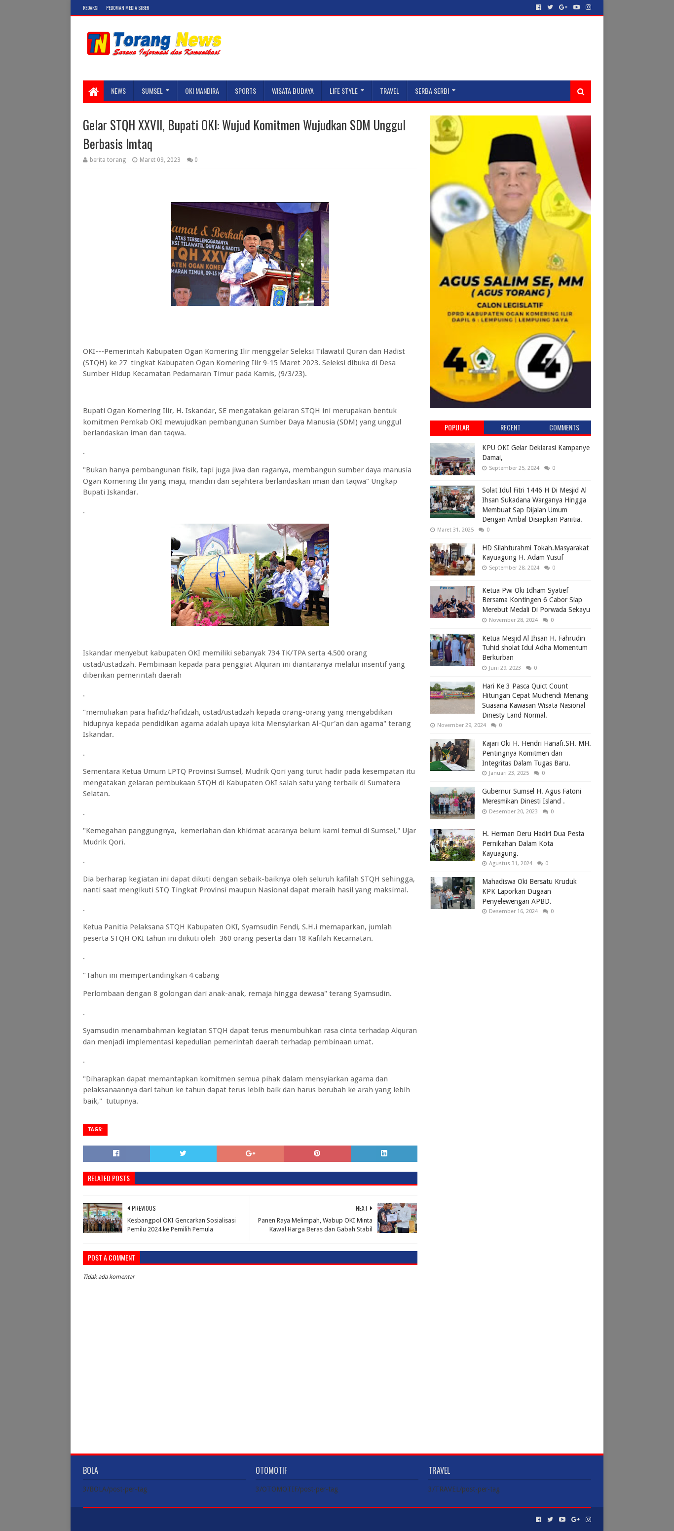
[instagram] (587, 7)
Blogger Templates (194, 1519)
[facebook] (538, 7)
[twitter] (550, 7)
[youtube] (576, 7)
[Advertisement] (511, 986)
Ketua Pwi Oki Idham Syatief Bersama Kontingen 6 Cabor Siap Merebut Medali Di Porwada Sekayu (536, 599)
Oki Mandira (202, 90)
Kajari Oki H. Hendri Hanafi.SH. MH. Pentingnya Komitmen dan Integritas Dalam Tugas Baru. (536, 752)
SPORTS (245, 90)
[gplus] (563, 7)
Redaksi (91, 7)
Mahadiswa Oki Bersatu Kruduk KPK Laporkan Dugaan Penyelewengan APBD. (529, 891)
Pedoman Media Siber (127, 7)
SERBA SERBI (432, 90)
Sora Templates (137, 1519)
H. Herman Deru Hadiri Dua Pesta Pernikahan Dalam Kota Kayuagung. (533, 843)
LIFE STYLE (344, 90)
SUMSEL (152, 90)
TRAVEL (389, 90)
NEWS (118, 90)
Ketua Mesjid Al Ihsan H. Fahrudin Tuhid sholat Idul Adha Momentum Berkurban (535, 647)
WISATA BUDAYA (293, 90)
